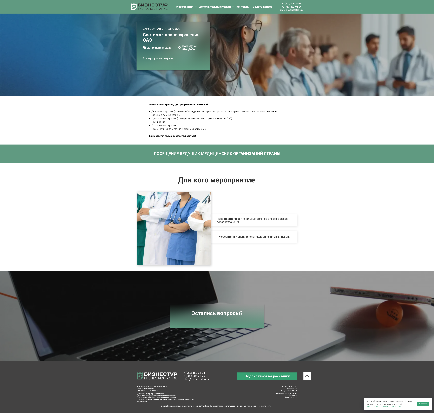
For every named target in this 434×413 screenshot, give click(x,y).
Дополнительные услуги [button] (215, 6)
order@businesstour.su (196, 379)
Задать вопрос (262, 6)
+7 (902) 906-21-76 (193, 376)
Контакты (243, 6)
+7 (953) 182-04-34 (193, 372)
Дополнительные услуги (286, 393)
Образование (291, 389)
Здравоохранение (289, 386)
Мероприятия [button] (185, 6)
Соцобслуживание (289, 391)
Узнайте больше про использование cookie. (384, 407)
